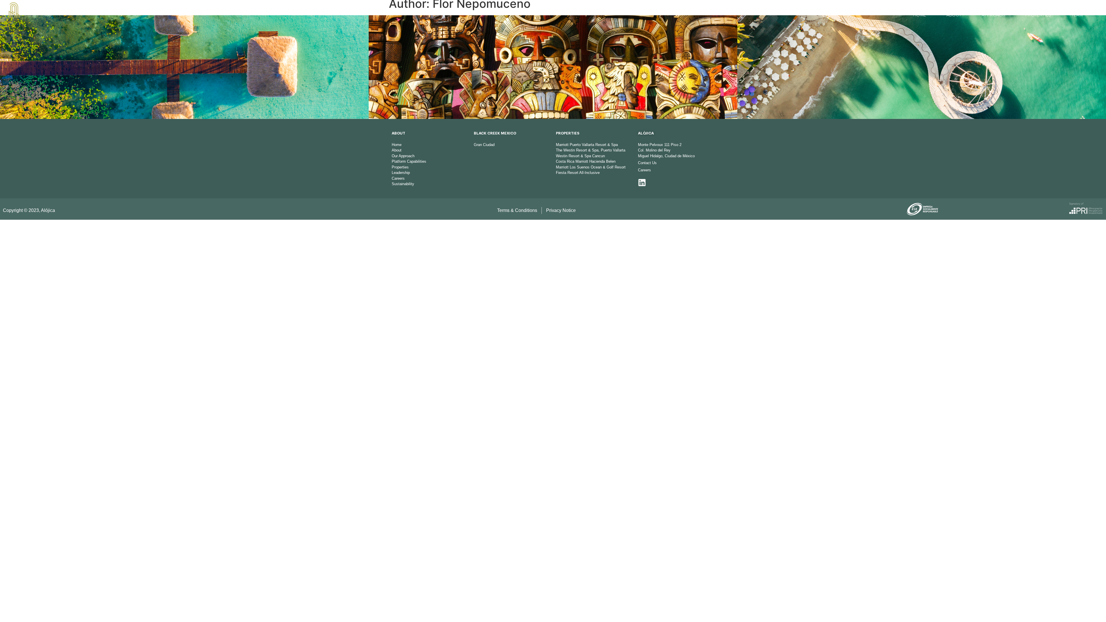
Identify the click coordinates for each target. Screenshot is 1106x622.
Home (919, 15)
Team (1077, 15)
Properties (1038, 15)
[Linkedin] (642, 183)
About (954, 15)
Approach (993, 15)
